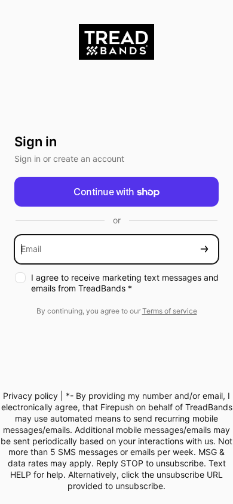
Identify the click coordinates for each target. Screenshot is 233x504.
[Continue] (204, 249)
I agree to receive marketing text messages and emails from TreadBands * (125, 283)
